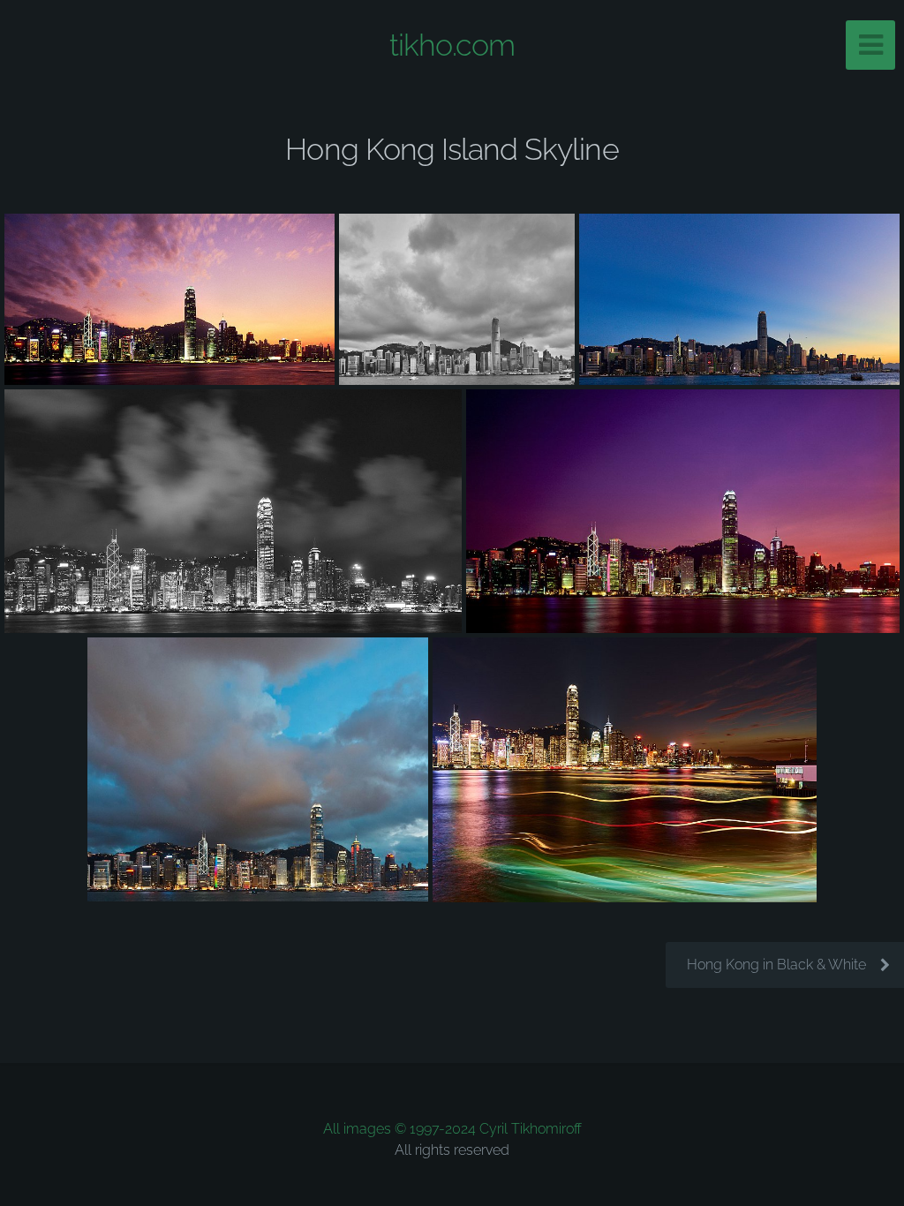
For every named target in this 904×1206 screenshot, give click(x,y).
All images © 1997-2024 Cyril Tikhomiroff (452, 1128)
